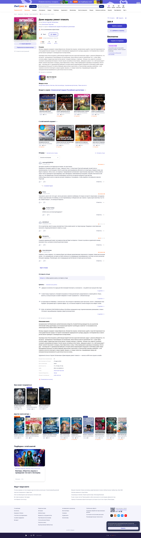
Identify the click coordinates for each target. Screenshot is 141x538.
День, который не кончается (44, 405)
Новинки (34, 10)
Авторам (40, 510)
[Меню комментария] (103, 215)
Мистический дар (59, 85)
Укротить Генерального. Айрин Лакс (23, 492)
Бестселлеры (65, 510)
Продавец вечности (44, 142)
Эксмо (55, 373)
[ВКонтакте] (122, 515)
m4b (55, 375)
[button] (42, 42)
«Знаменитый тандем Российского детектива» (61, 26)
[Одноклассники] (115, 515)
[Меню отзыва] (103, 182)
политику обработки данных (129, 525)
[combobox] (68, 6)
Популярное (42, 10)
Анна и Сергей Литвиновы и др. (123, 436)
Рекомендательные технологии (94, 517)
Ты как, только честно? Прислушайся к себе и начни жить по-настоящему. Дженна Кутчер (93, 497)
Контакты (16, 510)
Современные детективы (71, 85)
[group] (72, 163)
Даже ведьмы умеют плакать (81, 111)
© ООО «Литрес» (70, 530)
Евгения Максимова (32, 407)
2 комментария (48, 186)
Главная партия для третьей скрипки (65, 142)
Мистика (52, 85)
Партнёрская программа (44, 517)
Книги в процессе (82, 10)
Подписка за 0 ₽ (18, 10)
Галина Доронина (43, 407)
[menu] (49, 157)
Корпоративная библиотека (45, 524)
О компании (17, 508)
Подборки (56, 10)
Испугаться (37, 468)
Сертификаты (117, 10)
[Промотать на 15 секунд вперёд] (31, 535)
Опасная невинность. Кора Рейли (79, 492)
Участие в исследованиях (20, 515)
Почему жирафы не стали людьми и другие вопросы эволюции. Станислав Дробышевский (36, 490)
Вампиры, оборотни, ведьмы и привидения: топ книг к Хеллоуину (27, 472)
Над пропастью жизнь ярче (100, 434)
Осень (32, 468)
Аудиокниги (64, 10)
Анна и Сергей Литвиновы (46, 112)
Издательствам (42, 508)
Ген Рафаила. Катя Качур (20, 499)
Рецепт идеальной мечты (63, 111)
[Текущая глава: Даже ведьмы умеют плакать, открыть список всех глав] (33, 535)
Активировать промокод (68, 508)
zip (60, 375)
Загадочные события (44, 85)
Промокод (27, 10)
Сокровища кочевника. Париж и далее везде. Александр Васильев (87, 494)
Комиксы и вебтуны (100, 10)
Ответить (99, 182)
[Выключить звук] (110, 535)
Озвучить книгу (42, 522)
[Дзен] (111, 515)
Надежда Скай (17, 407)
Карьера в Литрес (18, 513)
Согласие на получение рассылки (95, 514)
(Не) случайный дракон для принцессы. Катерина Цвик (27, 494)
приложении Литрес (121, 510)
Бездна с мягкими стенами (19, 434)
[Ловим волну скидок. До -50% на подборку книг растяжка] (70, 2)
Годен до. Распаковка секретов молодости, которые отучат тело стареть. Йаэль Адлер (92, 499)
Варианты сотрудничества (45, 515)
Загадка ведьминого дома (19, 405)
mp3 (58, 375)
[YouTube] (126, 515)
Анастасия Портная (59, 370)
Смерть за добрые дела (97, 111)
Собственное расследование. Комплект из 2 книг (123, 434)
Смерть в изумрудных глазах (111, 434)
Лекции (91, 10)
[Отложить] (54, 96)
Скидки (49, 10)
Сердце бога (74, 434)
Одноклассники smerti (45, 111)
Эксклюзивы (73, 10)
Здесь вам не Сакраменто (99, 142)
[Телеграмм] (119, 515)
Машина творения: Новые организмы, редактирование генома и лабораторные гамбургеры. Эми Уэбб (97, 490)
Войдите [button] (42, 278)
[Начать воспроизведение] (26, 535)
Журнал (110, 10)
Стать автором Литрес (44, 520)
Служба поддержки (19, 517)
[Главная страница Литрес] (20, 6)
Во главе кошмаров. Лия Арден (22, 497)
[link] (69, 162)
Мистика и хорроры (20, 468)
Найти (101, 6)
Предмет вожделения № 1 (32, 434)
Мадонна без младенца (81, 142)
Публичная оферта (91, 508)
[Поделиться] (126, 18)
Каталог (34, 6)
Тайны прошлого (82, 85)
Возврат (16, 520)
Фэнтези (28, 468)
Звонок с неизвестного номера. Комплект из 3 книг (88, 434)
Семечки (29, 405)
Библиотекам (41, 513)
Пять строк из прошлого (65, 434)
